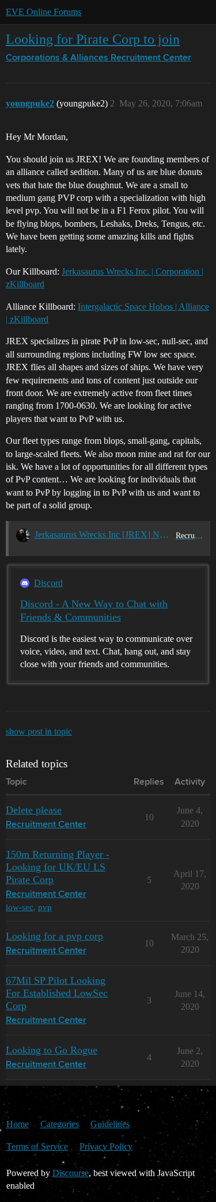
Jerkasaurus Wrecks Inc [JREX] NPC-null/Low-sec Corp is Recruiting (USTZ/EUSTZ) (103, 534)
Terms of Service (37, 1146)
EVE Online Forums (43, 12)
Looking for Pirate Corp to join (93, 39)
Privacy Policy (105, 1146)
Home (17, 1124)
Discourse (70, 1173)
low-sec (19, 907)
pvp (45, 907)
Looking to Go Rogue (51, 1050)
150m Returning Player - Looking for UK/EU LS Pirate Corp (57, 867)
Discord (48, 583)
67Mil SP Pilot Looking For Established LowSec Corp (57, 993)
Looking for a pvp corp (54, 936)
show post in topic (39, 731)
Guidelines (110, 1124)
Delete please (34, 810)
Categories (59, 1124)
